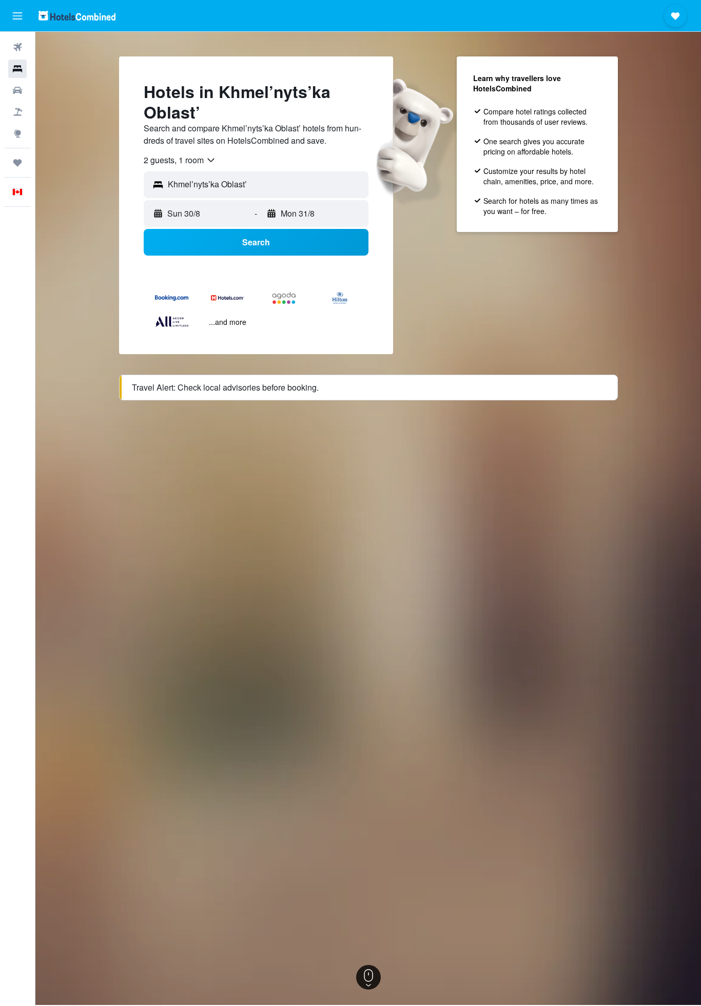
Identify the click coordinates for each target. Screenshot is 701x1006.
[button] (17, 16)
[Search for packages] (17, 112)
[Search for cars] (17, 90)
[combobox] (180, 160)
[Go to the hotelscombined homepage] (77, 16)
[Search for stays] (17, 69)
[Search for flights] (17, 47)
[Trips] (17, 162)
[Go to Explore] (17, 133)
